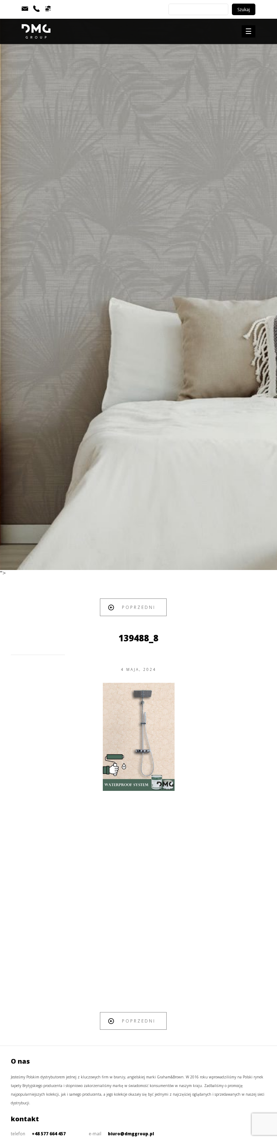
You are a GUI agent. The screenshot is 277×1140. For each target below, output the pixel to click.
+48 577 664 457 (49, 1134)
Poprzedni (138, 607)
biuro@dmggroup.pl (131, 1134)
